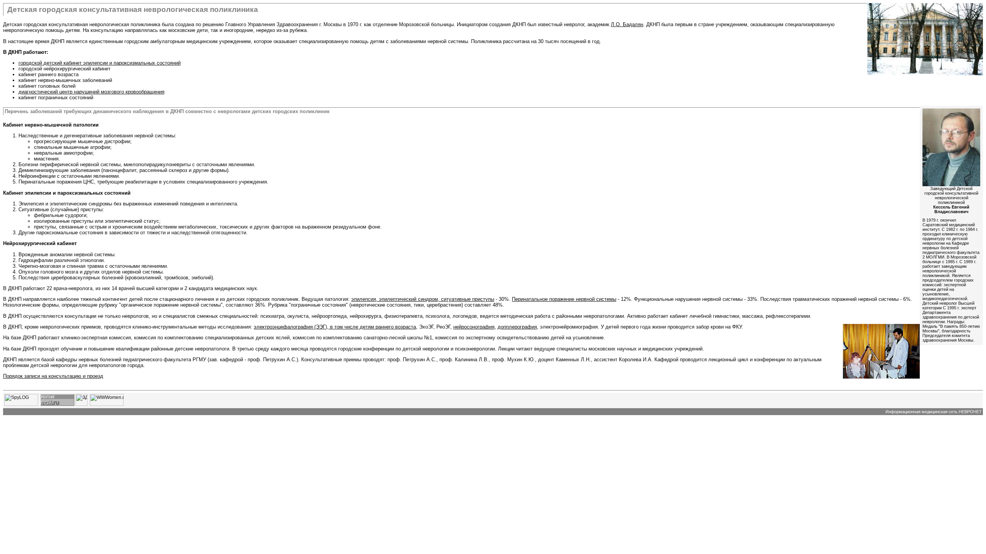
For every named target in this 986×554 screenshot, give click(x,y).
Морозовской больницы (426, 24)
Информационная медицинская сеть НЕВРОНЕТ (933, 411)
